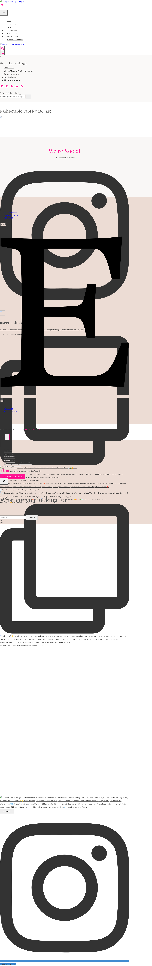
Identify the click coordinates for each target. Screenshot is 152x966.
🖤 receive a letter (15, 40)
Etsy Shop (8, 218)
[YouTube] (2, 400)
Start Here (9, 68)
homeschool (9, 456)
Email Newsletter (12, 74)
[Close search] (4, 481)
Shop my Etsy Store (12, 477)
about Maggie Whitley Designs (18, 71)
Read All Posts (10, 77)
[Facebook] (5, 224)
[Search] (28, 96)
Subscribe (8, 409)
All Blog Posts (10, 411)
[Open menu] (3, 53)
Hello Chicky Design (33, 429)
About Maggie (10, 213)
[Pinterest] (4, 224)
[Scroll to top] (2, 437)
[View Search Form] (2, 5)
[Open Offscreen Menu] (4, 13)
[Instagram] (2, 224)
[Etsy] (65, 396)
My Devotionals (11, 215)
